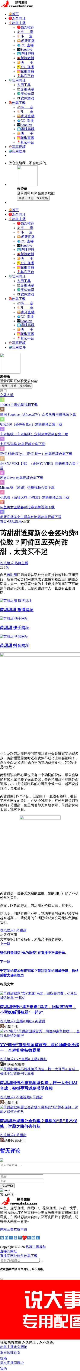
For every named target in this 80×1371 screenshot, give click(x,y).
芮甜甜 (12, 575)
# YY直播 (21, 1059)
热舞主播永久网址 (13, 1347)
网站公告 (7, 1229)
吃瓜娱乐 (15, 521)
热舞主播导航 (36, 1247)
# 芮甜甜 (20, 930)
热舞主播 (21, 563)
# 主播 (18, 1021)
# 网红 (27, 1021)
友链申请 (20, 1229)
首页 (3, 521)
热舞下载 (31, 1256)
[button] (8, 1251)
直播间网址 (8, 1256)
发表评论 (7, 1185)
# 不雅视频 (22, 1097)
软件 (20, 1256)
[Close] (1, 1278)
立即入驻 (7, 395)
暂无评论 (10, 1150)
